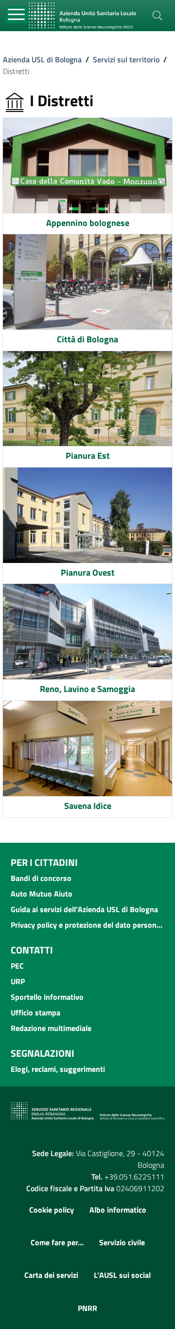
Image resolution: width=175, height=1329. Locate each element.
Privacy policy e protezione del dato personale (87, 925)
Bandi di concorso (41, 878)
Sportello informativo (47, 997)
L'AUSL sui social (122, 1275)
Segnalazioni (42, 1053)
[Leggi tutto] (87, 165)
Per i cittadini (44, 862)
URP (18, 981)
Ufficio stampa (35, 1012)
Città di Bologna (87, 339)
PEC (17, 966)
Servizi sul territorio (126, 59)
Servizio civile (122, 1242)
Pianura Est (88, 455)
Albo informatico (117, 1210)
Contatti (32, 949)
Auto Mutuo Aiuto (41, 893)
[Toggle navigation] (16, 14)
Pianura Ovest (88, 572)
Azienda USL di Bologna (42, 59)
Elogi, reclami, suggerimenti (58, 1069)
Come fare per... (57, 1242)
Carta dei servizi (51, 1275)
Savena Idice (87, 805)
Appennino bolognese (87, 222)
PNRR (87, 1308)
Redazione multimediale (51, 1028)
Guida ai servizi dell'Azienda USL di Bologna (84, 909)
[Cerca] (157, 15)
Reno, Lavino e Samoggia (87, 688)
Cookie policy (51, 1210)
